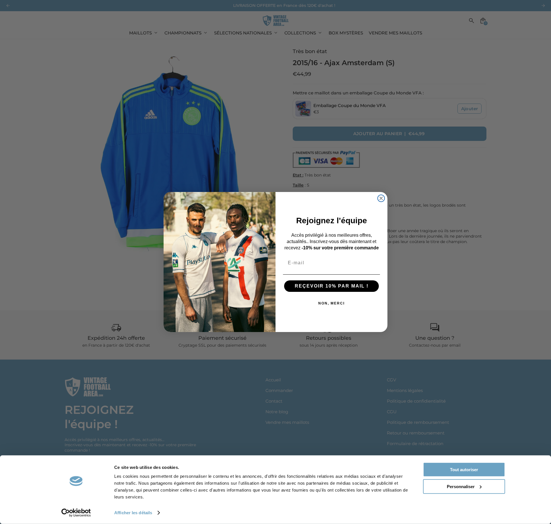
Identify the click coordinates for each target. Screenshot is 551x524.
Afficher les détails (133, 512)
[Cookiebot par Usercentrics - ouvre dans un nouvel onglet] (76, 513)
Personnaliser (461, 486)
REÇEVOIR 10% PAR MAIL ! (331, 286)
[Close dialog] (381, 198)
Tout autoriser (464, 469)
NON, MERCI (331, 303)
